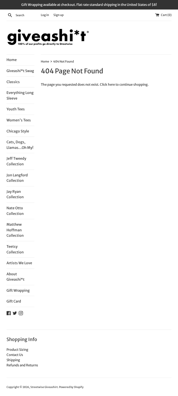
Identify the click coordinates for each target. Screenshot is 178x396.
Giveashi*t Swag (20, 71)
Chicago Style (18, 131)
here (111, 84)
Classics (13, 82)
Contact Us (15, 355)
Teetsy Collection (15, 249)
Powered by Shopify (71, 387)
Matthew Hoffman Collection (15, 230)
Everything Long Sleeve (20, 95)
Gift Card (14, 301)
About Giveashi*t (16, 277)
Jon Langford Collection (17, 178)
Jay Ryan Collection (15, 194)
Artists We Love (19, 263)
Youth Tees (16, 109)
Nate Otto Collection (15, 211)
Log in (45, 15)
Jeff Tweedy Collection (16, 161)
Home (12, 60)
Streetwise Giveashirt (44, 387)
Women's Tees (19, 120)
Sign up (58, 15)
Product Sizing (17, 350)
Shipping (13, 360)
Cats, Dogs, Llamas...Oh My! (20, 145)
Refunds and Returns (22, 365)
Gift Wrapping (18, 290)
